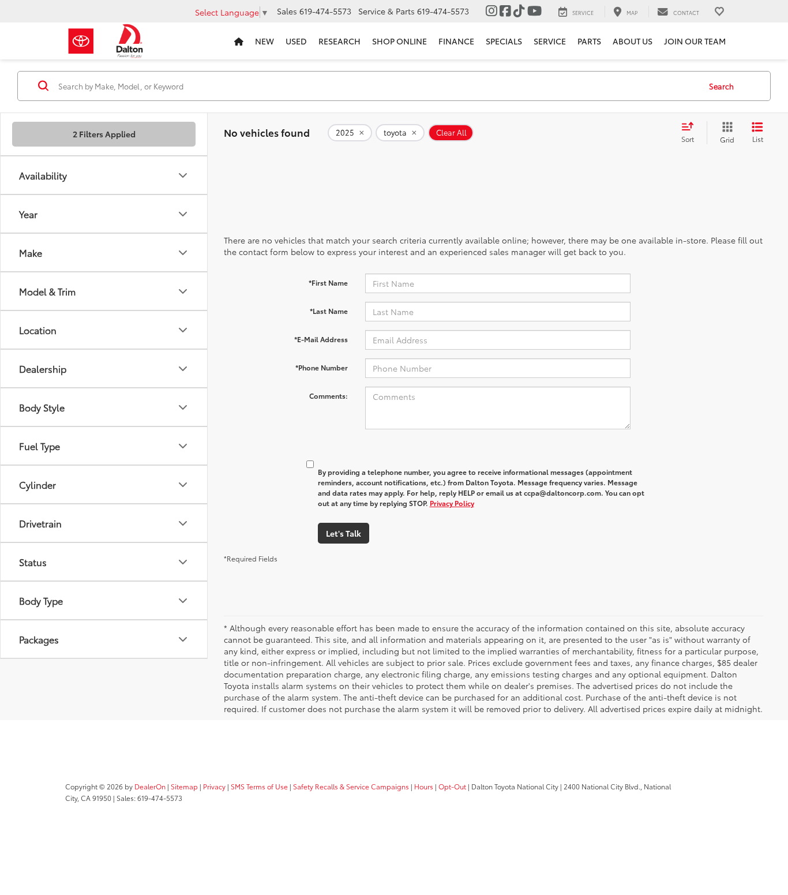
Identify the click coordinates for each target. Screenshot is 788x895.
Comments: (328, 395)
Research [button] (339, 41)
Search (721, 86)
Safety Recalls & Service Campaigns (351, 786)
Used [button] (296, 41)
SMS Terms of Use (259, 786)
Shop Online (399, 41)
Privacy (214, 786)
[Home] (238, 41)
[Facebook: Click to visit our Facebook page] (505, 11)
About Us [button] (632, 41)
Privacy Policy (452, 503)
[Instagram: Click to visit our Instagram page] (491, 11)
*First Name (328, 282)
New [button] (264, 41)
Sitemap (184, 786)
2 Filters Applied (104, 134)
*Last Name (329, 311)
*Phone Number (321, 367)
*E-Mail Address (321, 339)
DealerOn (150, 786)
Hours (423, 786)
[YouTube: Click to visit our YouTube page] (534, 11)
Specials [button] (504, 41)
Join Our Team (695, 41)
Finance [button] (456, 41)
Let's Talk (343, 533)
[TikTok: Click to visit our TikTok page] (519, 11)
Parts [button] (589, 41)
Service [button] (550, 41)
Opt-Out (452, 786)
